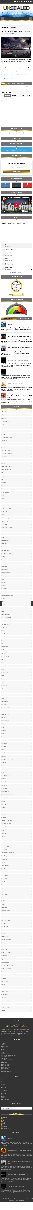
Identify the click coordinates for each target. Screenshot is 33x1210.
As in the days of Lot (6, 450)
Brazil (2, 489)
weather (3, 1010)
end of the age (5, 926)
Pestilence (4, 762)
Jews (2, 691)
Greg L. (4, 1120)
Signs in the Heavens (6, 820)
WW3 (2, 891)
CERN (2, 495)
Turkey (3, 862)
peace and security (6, 968)
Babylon (3, 463)
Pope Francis (4, 769)
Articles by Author (5, 1083)
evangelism (4, 930)
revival (3, 984)
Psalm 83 (3, 782)
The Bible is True (5, 843)
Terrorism (3, 836)
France (3, 611)
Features (28, 95)
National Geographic (6, 1057)
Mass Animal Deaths (6, 708)
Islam (2, 669)
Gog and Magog (5, 624)
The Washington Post (6, 1071)
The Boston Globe (5, 1064)
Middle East (4, 717)
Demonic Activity (5, 550)
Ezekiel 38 (3, 598)
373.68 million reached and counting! (16, 150)
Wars (2, 897)
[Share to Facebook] (29, 31)
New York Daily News (6, 1059)
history (3, 942)
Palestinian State (9, 27)
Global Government (6, 617)
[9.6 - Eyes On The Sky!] (16, 309)
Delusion (3, 547)
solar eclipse (4, 994)
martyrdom (4, 955)
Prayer (3, 772)
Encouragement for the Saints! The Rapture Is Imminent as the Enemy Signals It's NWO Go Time (19, 395)
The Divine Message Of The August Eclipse (19, 336)
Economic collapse (6, 572)
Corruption (4, 524)
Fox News (3, 1049)
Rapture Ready (5, 785)
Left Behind (4, 704)
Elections (3, 582)
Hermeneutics (4, 646)
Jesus (2, 688)
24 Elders (3, 411)
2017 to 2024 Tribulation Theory (16, 384)
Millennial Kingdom (6, 720)
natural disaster (12, 83)
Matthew (4, 1126)
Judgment (4, 698)
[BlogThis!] (27, 31)
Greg (3, 1122)
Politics (3, 765)
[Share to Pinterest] (3, 33)
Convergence (4, 521)
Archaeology (4, 447)
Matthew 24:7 (4, 711)
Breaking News (5, 492)
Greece (3, 637)
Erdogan (3, 585)
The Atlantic (4, 1062)
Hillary (4, 1123)
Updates (3, 1097)
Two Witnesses (5, 865)
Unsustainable (4, 878)
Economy (3, 576)
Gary (3, 1119)
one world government (7, 965)
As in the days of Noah (7, 453)
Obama (3, 749)
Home (2, 1080)
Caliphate (3, 498)
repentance (4, 978)
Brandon (4, 1117)
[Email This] (25, 31)
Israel (2, 675)
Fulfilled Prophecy (5, 614)
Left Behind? (4, 1093)
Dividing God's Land (6, 553)
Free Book (3, 1087)
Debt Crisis (4, 543)
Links (2, 1094)
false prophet (4, 936)
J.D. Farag (3, 682)
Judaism (3, 695)
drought (3, 923)
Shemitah (3, 817)
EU (2, 563)
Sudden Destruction (6, 827)
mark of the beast (6, 952)
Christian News (5, 505)
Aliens (2, 427)
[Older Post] (32, 603)
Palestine (3, 756)
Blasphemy (4, 485)
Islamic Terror (4, 672)
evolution (3, 933)
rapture (3, 975)
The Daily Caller (5, 1065)
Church (3, 514)
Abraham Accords (5, 421)
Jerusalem (4, 685)
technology (4, 997)
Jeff (3, 1125)
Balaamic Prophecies (6, 466)
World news (4, 901)
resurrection (4, 981)
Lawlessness (4, 701)
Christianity (4, 511)
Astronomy (4, 456)
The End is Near (5, 846)
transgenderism (5, 1004)
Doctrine (3, 556)
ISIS (2, 659)
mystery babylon (5, 959)
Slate (2, 1061)
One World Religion (6, 753)
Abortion (3, 418)
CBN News (4, 1045)
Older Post (29, 87)
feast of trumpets (6, 939)
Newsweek (4, 1058)
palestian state (20, 83)
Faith (2, 601)
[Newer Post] (1, 603)
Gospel (3, 630)
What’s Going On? (5, 1099)
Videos (3, 881)
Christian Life (4, 501)
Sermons (3, 814)
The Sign (3, 1096)
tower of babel (5, 1000)
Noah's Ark (4, 740)
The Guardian (4, 1068)
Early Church (4, 566)
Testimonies (4, 839)
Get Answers (4, 1089)
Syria (2, 830)
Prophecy (3, 778)
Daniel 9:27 (4, 537)
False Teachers (5, 604)
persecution (4, 971)
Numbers (3, 746)
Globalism (3, 621)
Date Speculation (5, 540)
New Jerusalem (5, 736)
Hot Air (2, 1052)
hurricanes (4, 946)
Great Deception (5, 633)
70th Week (4, 415)
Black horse (4, 482)
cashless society (5, 910)
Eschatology (4, 588)
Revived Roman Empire (7, 794)
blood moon (4, 907)
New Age (3, 733)
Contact (3, 1084)
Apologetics (4, 440)
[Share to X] (28, 31)
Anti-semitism (5, 431)
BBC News (3, 1043)
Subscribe (16, 171)
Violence (3, 884)
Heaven (3, 640)
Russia (3, 801)
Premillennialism (5, 775)
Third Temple (4, 856)
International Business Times (8, 1055)
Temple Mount (5, 833)
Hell (2, 643)
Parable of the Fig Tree (7, 759)
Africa (2, 424)
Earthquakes (4, 569)
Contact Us (21, 1200)
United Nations (5, 868)
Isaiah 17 (3, 666)
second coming (5, 991)
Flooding (3, 608)
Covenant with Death (6, 527)
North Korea (4, 743)
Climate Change (5, 518)
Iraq (2, 662)
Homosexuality (5, 656)
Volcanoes (4, 888)
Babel (2, 460)
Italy (2, 678)
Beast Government (6, 469)
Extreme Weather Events (7, 595)
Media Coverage (5, 714)
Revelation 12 (4, 788)
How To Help (4, 1092)
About (2, 1081)
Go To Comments (10, 33)
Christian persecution (6, 508)
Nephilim (3, 730)
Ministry (3, 724)
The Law (9, 324)
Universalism (4, 875)
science (3, 988)
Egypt (2, 579)
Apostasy (3, 444)
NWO (2, 727)
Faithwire (3, 1048)
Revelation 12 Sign (5, 791)
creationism (4, 917)
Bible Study (4, 476)
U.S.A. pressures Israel (7, 78)
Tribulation (4, 859)
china (2, 914)
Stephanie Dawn (6, 1128)
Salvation (3, 804)
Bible (2, 472)
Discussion (4, 1086)
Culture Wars (4, 530)
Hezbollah (3, 650)
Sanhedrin (3, 807)
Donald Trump (4, 559)
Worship (3, 904)
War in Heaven (4, 894)
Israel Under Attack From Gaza (15, 372)
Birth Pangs (4, 479)
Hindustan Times (5, 1051)
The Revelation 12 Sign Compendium (17, 360)
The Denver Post (5, 1067)
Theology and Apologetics (7, 852)
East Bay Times (5, 1046)
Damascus (4, 534)
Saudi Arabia (4, 810)
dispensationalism (5, 920)
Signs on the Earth (6, 823)
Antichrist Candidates (6, 437)
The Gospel (4, 849)
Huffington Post (5, 1054)
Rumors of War (5, 798)
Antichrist (3, 434)
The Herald (4, 1070)
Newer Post (4, 87)
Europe (3, 592)
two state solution (6, 1007)
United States (4, 872)
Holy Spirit (3, 653)
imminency (4, 949)
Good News (4, 627)
